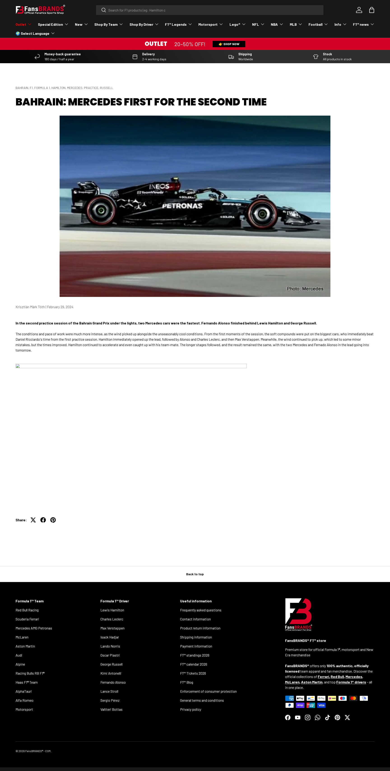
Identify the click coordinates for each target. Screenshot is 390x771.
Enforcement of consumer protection (208, 691)
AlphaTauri (24, 691)
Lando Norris (110, 646)
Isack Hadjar (109, 637)
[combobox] (209, 10)
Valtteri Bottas (111, 709)
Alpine (20, 664)
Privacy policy (190, 709)
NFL (255, 24)
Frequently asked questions (200, 610)
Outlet (21, 24)
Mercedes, (75, 88)
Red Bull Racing (27, 610)
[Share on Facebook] (43, 520)
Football (316, 24)
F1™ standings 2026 (194, 655)
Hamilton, (59, 88)
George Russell (111, 664)
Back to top (195, 574)
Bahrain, (23, 88)
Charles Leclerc (111, 619)
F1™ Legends (176, 24)
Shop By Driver (141, 24)
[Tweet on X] (33, 520)
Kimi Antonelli (110, 673)
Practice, (92, 88)
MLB (293, 24)
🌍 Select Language (32, 33)
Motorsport (208, 24)
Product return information (200, 628)
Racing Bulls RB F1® (30, 673)
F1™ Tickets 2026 (193, 673)
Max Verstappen (112, 628)
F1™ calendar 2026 (193, 664)
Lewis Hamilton (112, 610)
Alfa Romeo (24, 700)
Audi (19, 655)
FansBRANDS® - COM (38, 750)
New (79, 24)
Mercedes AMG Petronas (34, 628)
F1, (32, 88)
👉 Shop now (229, 44)
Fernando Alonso (113, 682)
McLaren (22, 637)
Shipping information (196, 637)
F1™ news (361, 24)
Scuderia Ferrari (27, 619)
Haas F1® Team (27, 682)
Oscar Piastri (110, 655)
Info (337, 24)
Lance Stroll (109, 691)
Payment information (196, 646)
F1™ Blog (186, 682)
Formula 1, (42, 88)
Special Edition (50, 24)
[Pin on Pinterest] (53, 520)
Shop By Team (106, 24)
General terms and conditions (202, 700)
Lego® (235, 24)
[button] (372, 10)
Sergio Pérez (110, 700)
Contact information (195, 619)
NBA (274, 24)
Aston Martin (25, 646)
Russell (106, 88)
